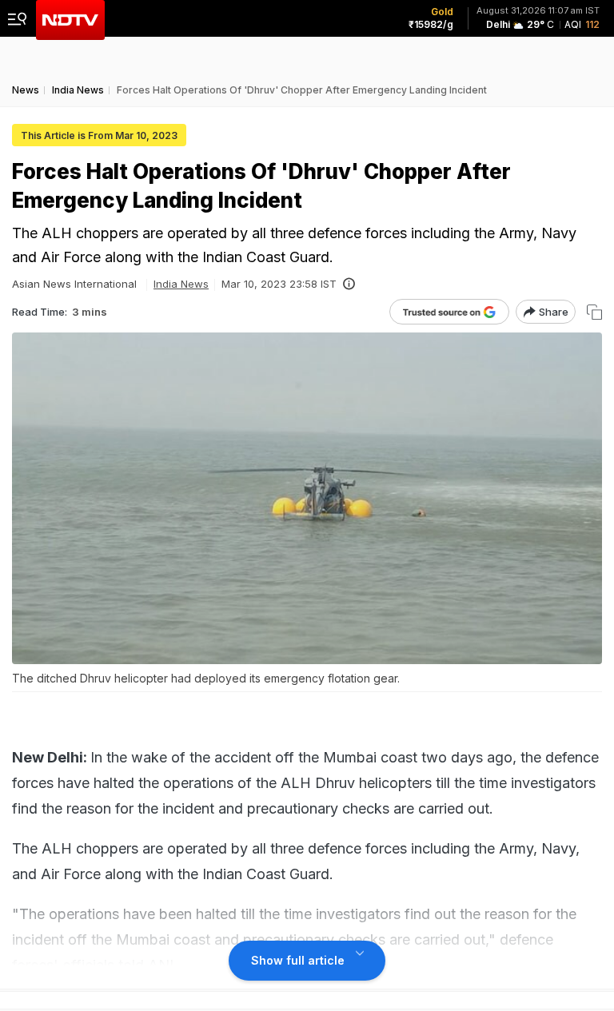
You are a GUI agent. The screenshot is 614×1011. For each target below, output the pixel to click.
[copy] (594, 312)
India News (181, 283)
